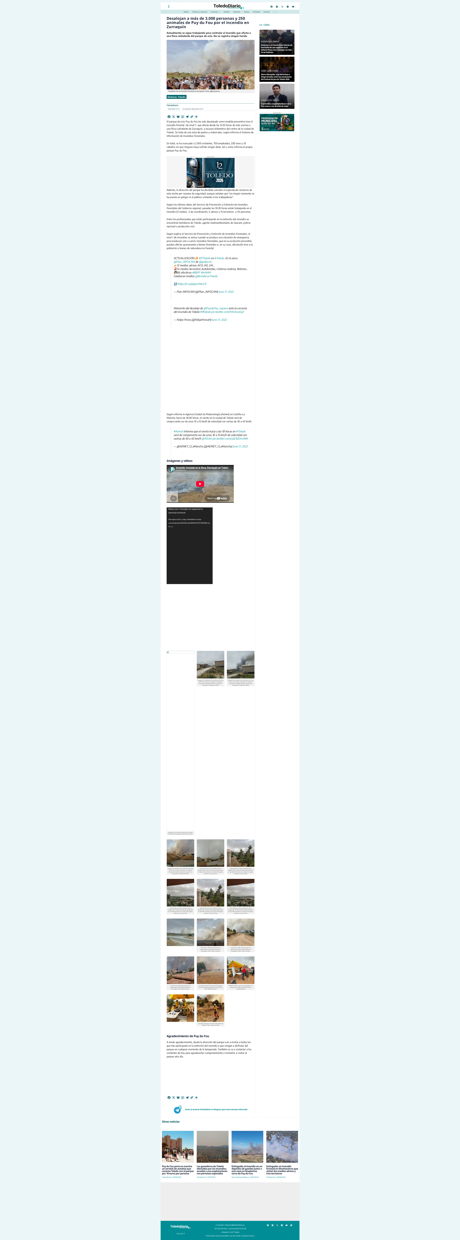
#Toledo (219, 258)
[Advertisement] (211, 1079)
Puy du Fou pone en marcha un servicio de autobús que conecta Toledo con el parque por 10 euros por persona (178, 1170)
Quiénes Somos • (248, 1236)
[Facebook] (271, 6)
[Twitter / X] (282, 6)
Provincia (276, 41)
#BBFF (196, 272)
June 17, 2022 (226, 291)
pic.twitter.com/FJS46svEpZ (227, 311)
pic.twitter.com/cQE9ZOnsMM (230, 438)
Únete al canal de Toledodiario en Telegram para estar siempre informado (216, 1109)
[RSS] (291, 1225)
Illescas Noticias (266, 41)
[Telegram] (287, 6)
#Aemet (178, 431)
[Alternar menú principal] (168, 6)
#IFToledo (204, 258)
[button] (219, 12)
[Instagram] (277, 6)
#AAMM (206, 272)
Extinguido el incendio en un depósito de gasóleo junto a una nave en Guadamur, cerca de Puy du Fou (247, 1170)
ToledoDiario (172, 105)
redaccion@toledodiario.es (235, 1225)
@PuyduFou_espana (216, 308)
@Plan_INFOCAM (184, 261)
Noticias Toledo (177, 96)
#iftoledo (205, 311)
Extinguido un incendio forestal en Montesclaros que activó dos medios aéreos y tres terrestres (282, 1170)
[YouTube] (293, 6)
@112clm (207, 438)
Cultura (263, 71)
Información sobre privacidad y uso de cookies (223, 1236)
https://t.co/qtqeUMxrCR (191, 283)
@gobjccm (205, 261)
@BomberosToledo (206, 276)
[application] (190, 545)
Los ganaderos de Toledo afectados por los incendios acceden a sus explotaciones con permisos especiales (212, 1170)
